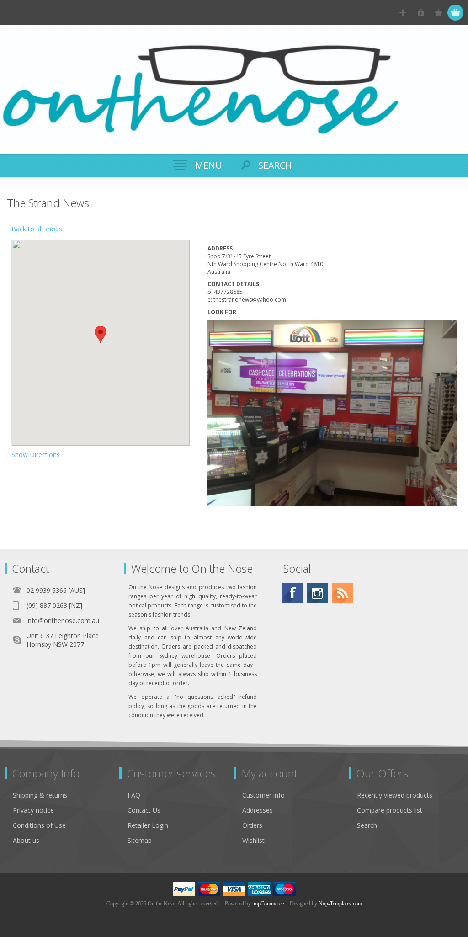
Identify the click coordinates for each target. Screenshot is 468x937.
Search (367, 825)
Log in (421, 13)
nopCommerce (268, 903)
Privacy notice (33, 810)
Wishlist (253, 840)
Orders (252, 825)
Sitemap (140, 840)
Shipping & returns (40, 795)
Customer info (263, 795)
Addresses (257, 810)
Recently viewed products (394, 795)
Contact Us (144, 810)
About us (26, 840)
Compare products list (389, 810)
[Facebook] (292, 593)
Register (403, 13)
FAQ (134, 795)
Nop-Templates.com (340, 903)
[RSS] (342, 593)
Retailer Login (148, 825)
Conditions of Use (39, 825)
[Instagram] (317, 593)
